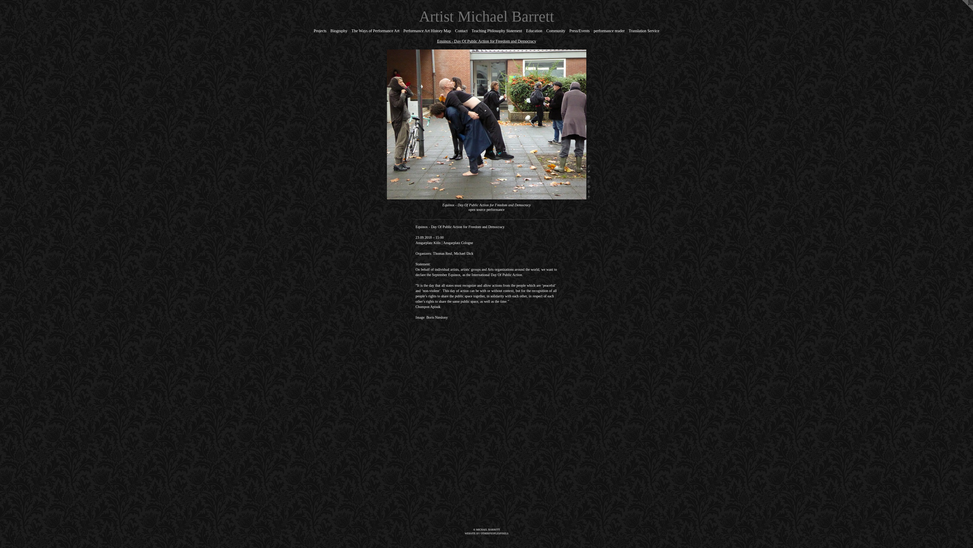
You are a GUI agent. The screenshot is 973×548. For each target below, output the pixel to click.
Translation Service (644, 31)
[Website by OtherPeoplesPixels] (963, 10)
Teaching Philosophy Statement (497, 31)
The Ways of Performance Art (375, 31)
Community (555, 31)
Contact (461, 31)
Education (534, 31)
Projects (320, 31)
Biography (338, 31)
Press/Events (579, 31)
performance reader (609, 31)
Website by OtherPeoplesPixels (487, 533)
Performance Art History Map (427, 31)
